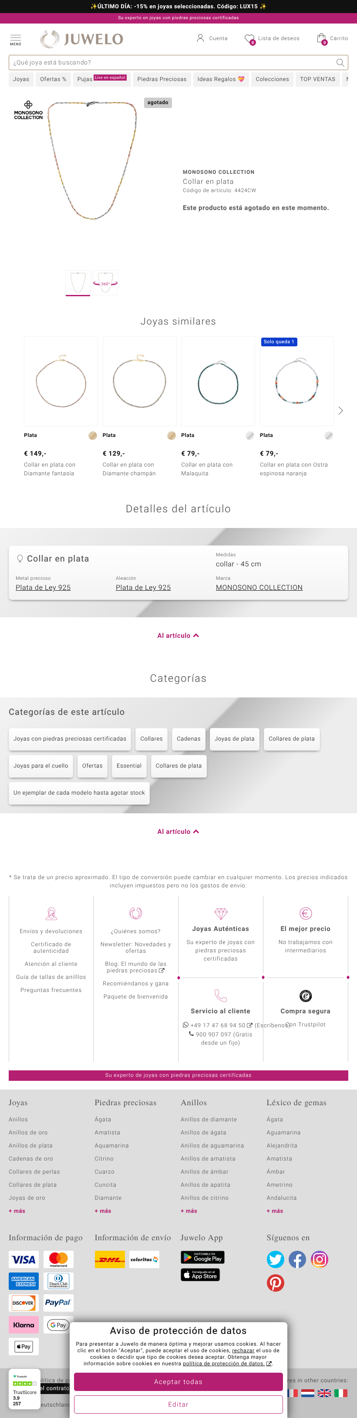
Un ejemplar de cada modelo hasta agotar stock (79, 793)
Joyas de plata (235, 739)
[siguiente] (339, 410)
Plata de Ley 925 (43, 587)
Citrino (104, 1159)
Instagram (319, 1259)
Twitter (275, 1259)
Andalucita (282, 1198)
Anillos (18, 1120)
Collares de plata (292, 739)
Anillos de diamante (209, 1120)
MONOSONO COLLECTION (259, 587)
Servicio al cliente (220, 1011)
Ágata (103, 1120)
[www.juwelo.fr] (291, 1393)
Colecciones (272, 79)
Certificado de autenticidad (51, 948)
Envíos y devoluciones (51, 931)
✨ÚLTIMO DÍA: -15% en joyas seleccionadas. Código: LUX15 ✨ (178, 6)
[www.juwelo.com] (324, 1393)
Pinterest (275, 1283)
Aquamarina (112, 1146)
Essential (129, 766)
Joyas (21, 79)
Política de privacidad (64, 1381)
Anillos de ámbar (205, 1172)
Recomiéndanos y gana (136, 984)
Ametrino (280, 1185)
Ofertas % (53, 79)
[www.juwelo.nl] (307, 1393)
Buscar (340, 62)
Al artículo (174, 636)
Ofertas (92, 766)
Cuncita (106, 1185)
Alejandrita (282, 1146)
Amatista (108, 1133)
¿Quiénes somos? (136, 931)
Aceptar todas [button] (178, 1382)
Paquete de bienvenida (136, 997)
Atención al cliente (51, 964)
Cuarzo (105, 1172)
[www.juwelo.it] (340, 1393)
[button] (15, 39)
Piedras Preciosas (162, 79)
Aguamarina (284, 1133)
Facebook (297, 1259)
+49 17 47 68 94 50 (218, 1026)
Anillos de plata (31, 1146)
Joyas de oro (27, 1198)
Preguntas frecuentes (51, 990)
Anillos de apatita (206, 1185)
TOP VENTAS (317, 79)
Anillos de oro (28, 1133)
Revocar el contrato (43, 1388)
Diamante (108, 1198)
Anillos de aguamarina (212, 1146)
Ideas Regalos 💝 (221, 79)
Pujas (101, 79)
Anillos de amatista (208, 1159)
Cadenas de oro (31, 1159)
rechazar (243, 1351)
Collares (151, 739)
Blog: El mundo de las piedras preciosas (136, 967)
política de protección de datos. (224, 1364)
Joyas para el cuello (40, 766)
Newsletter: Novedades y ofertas (136, 948)
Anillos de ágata (204, 1133)
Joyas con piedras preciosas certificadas (69, 739)
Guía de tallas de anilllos (51, 977)
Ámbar (276, 1172)
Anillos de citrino (205, 1198)
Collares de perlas (34, 1172)
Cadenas (189, 739)
